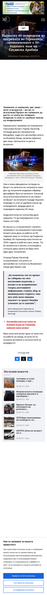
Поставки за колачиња (24, 583)
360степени (12, 56)
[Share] (17, 359)
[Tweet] (23, 359)
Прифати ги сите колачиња (23, 576)
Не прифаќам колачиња (23, 590)
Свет (23, 28)
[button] (43, 19)
